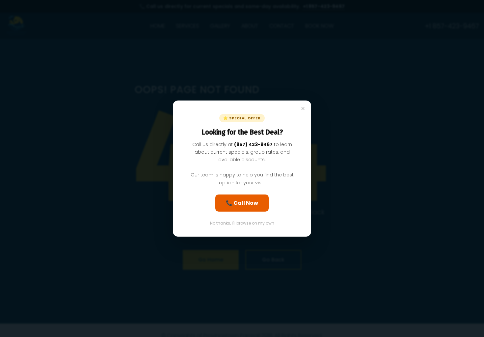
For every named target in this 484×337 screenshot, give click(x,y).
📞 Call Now (242, 202)
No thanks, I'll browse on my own (242, 223)
